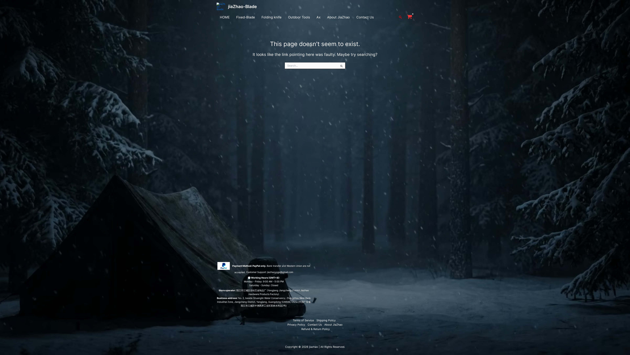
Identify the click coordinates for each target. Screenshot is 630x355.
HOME (225, 17)
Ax (318, 17)
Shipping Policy (326, 320)
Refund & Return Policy (315, 329)
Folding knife (272, 17)
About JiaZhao (338, 17)
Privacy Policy (296, 324)
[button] (400, 17)
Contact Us (365, 17)
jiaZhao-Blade (242, 6)
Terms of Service (303, 320)
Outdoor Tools (299, 17)
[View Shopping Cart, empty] (409, 17)
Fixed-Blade (245, 17)
